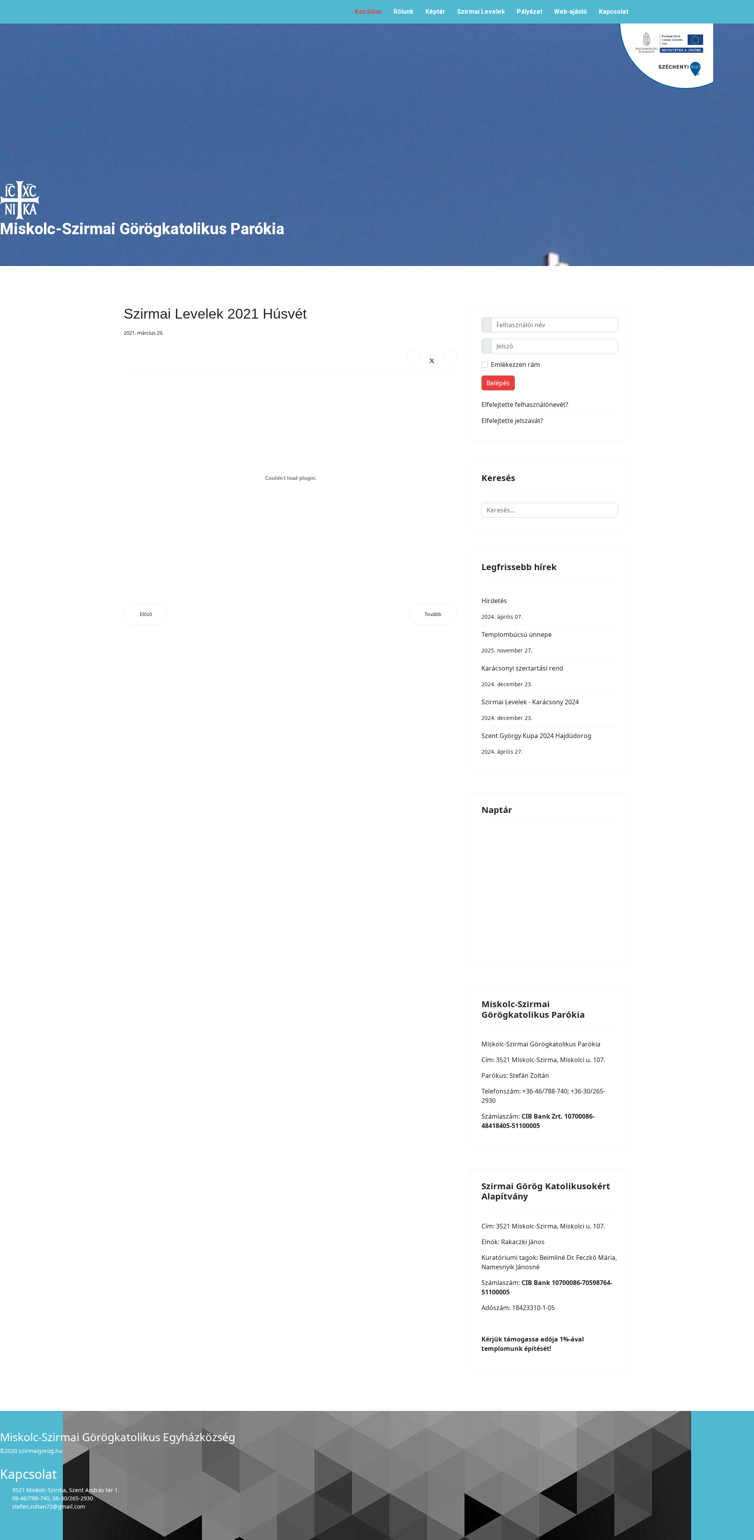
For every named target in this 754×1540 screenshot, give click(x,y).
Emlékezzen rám (515, 364)
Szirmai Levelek (481, 11)
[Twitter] (432, 360)
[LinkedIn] (451, 356)
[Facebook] (413, 356)
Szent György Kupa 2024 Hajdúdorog (536, 743)
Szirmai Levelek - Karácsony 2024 (530, 710)
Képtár (435, 11)
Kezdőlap (368, 11)
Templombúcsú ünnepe (516, 642)
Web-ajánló (570, 11)
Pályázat (529, 11)
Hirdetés (502, 608)
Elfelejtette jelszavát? (512, 420)
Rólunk (403, 11)
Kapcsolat (613, 11)
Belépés (498, 383)
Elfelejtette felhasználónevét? (524, 404)
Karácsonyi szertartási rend (522, 676)
